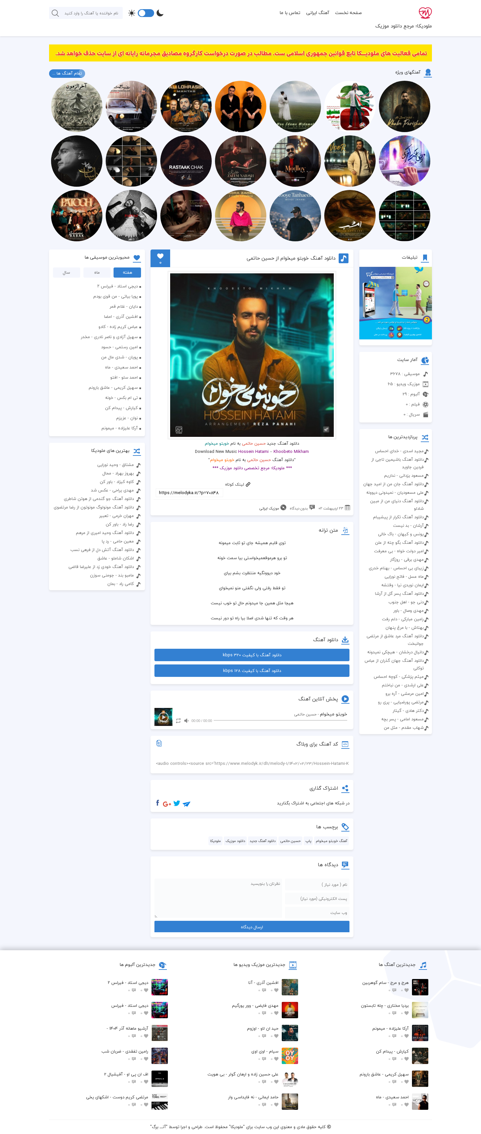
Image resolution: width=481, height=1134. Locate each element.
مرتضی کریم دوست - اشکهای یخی (117, 1100)
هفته (127, 272)
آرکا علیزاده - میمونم (119, 428)
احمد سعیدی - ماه (121, 367)
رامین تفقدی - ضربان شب (124, 1055)
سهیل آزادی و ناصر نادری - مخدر (109, 336)
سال (66, 272)
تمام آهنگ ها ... (67, 73)
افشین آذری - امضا (121, 316)
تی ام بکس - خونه (121, 397)
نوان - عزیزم (127, 417)
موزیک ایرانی (269, 508)
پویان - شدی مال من (119, 357)
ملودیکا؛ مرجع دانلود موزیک (403, 26)
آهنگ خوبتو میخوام (331, 841)
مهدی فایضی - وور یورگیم (255, 1009)
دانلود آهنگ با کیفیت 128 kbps (252, 670)
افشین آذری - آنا (263, 986)
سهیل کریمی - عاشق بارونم (113, 387)
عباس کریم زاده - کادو (118, 326)
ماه (97, 272)
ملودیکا (215, 841)
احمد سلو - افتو (124, 377)
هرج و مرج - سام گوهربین (385, 986)
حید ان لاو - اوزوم (262, 1032)
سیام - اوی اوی (264, 1055)
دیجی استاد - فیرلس (129, 1009)
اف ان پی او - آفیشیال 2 (126, 1078)
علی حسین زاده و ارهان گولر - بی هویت (242, 1078)
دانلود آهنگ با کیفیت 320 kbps (252, 655)
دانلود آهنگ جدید (263, 841)
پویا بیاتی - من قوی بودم (115, 296)
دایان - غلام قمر (124, 306)
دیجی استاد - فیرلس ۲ (117, 286)
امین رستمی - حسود (119, 347)
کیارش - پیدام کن (121, 407)
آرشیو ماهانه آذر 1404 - (127, 1032)
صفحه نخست (348, 13)
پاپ (308, 841)
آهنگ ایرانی (317, 13)
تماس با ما (289, 13)
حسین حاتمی (254, 443)
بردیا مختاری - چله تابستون (385, 1009)
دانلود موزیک (235, 841)
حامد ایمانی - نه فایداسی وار (253, 1100)
